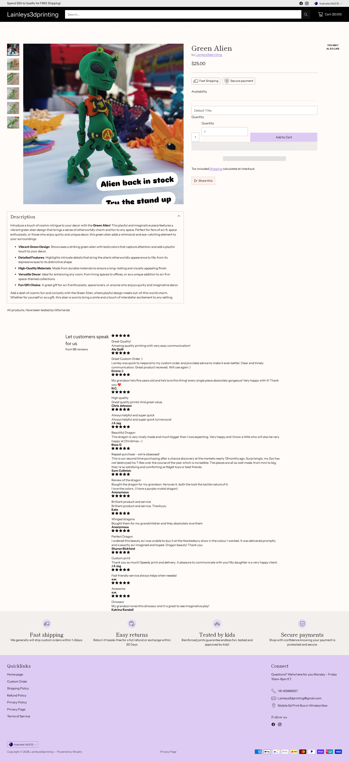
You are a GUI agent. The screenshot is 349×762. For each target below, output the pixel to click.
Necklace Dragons (119, 24)
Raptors (28, 33)
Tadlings (143, 24)
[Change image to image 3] (13, 79)
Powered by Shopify (69, 751)
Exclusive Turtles (163, 29)
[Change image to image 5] (13, 108)
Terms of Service (18, 716)
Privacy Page (16, 709)
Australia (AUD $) (329, 3)
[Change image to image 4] (13, 93)
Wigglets (187, 24)
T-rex (202, 29)
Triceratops (241, 29)
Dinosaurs (187, 29)
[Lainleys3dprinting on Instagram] (307, 4)
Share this (205, 181)
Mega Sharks (9, 33)
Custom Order (136, 29)
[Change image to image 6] (13, 122)
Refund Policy (16, 695)
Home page (15, 674)
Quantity (197, 117)
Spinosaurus (219, 29)
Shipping (216, 169)
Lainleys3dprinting (209, 55)
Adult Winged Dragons (62, 24)
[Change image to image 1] (13, 50)
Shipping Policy (18, 688)
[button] (254, 146)
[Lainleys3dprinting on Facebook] (301, 4)
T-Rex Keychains (45, 29)
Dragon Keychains (109, 29)
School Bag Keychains (237, 24)
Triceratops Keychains (76, 29)
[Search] (305, 14)
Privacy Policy (17, 702)
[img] (196, 335)
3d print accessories (52, 33)
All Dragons (8, 24)
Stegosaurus (262, 29)
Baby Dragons (92, 24)
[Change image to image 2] (13, 64)
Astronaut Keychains (14, 29)
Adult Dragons (31, 24)
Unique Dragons (164, 24)
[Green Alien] (103, 124)
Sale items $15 (208, 24)
